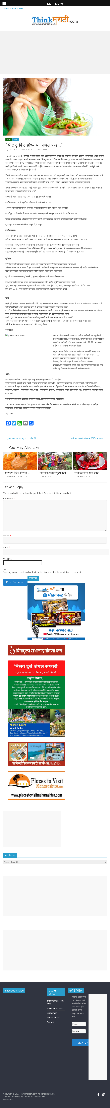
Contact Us (52, 1022)
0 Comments (41, 149)
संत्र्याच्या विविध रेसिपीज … (17, 473)
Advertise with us (55, 1008)
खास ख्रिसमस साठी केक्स (86, 473)
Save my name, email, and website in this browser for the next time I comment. (42, 572)
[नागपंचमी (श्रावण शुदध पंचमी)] (55, 454)
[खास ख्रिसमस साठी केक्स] (90, 454)
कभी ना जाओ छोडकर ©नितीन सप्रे (89, 438)
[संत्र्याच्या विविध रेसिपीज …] (20, 454)
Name (7, 535)
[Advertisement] (55, 52)
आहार (8, 139)
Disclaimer (52, 1013)
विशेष (16, 139)
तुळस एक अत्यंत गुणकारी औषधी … (20, 438)
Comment (9, 498)
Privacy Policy (53, 1017)
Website (7, 558)
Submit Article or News (13, 8)
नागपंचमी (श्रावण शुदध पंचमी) (53, 473)
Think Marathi (26, 149)
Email (6, 547)
